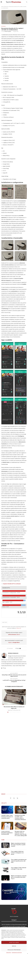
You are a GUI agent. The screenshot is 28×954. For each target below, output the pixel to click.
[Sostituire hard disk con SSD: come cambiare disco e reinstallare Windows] (21, 810)
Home (2, 6)
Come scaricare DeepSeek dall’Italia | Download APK (7, 833)
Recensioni (6, 6)
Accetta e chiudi (14, 942)
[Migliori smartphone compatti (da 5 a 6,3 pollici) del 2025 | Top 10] (5, 878)
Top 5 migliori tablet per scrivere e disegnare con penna (17, 853)
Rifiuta (14, 946)
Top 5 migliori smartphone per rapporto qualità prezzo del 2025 (19, 861)
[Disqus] (14, 733)
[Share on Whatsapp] (18, 648)
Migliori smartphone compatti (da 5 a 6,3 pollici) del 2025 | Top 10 (18, 877)
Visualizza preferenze (14, 949)
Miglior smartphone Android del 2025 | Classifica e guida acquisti (18, 845)
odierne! (14, 634)
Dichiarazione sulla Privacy (17, 952)
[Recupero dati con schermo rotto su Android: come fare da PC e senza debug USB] (21, 826)
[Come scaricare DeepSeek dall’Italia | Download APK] (7, 826)
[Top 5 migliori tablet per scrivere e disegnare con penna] (5, 853)
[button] (3, 701)
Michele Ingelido (8, 31)
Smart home (4, 622)
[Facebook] (10, 798)
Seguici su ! (14, 642)
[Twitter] (14, 798)
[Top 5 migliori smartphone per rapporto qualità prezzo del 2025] (5, 861)
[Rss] (17, 798)
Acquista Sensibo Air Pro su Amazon (12, 583)
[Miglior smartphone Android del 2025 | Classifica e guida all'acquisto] (5, 845)
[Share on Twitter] (17, 648)
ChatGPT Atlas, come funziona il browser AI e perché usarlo (7, 817)
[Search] (26, 2)
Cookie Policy (8, 952)
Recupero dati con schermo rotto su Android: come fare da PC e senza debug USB (21, 833)
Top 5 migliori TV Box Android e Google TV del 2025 (18, 868)
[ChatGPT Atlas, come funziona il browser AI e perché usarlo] (7, 810)
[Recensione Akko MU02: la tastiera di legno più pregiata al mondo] (14, 697)
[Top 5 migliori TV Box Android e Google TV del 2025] (5, 869)
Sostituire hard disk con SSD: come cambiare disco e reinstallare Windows (20, 817)
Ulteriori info (18, 628)
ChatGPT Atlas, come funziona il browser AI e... (14, 891)
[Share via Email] (20, 648)
